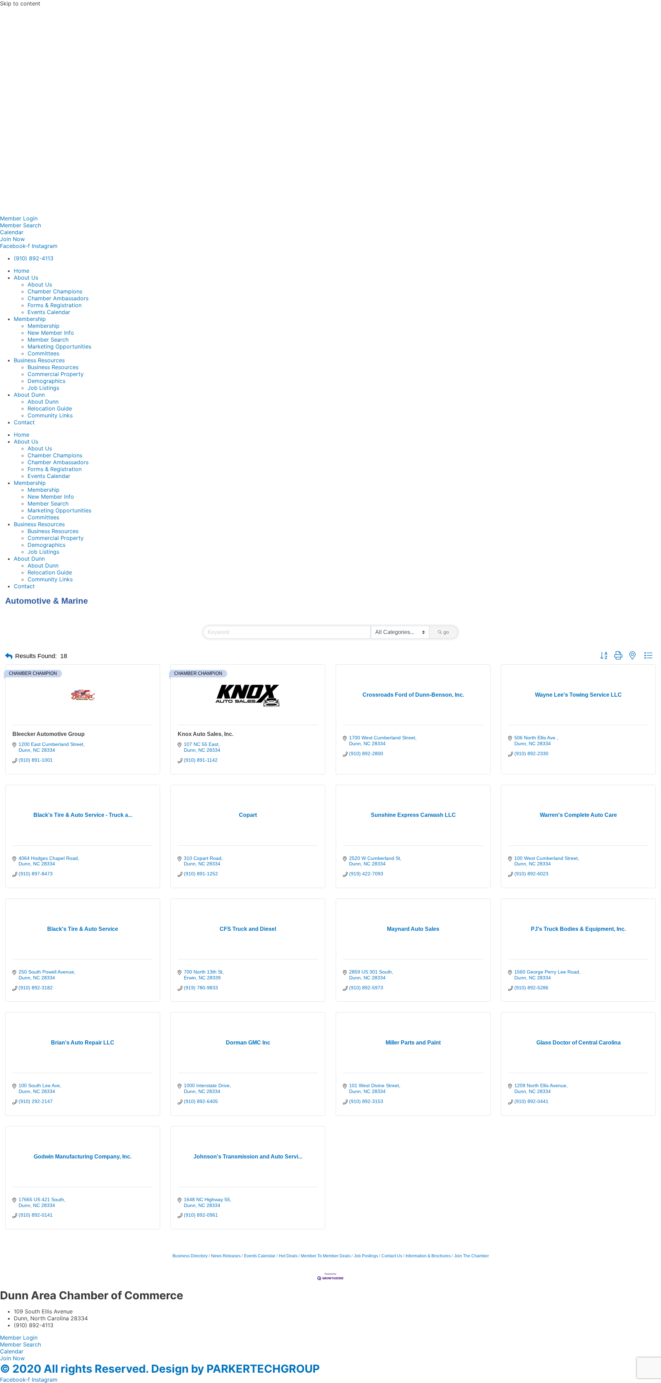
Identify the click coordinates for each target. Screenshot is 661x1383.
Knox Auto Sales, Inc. (205, 734)
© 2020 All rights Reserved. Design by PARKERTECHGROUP (160, 1368)
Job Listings (43, 387)
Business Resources (39, 360)
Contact (24, 422)
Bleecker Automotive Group (48, 734)
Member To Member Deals (325, 1256)
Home (21, 270)
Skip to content (20, 3)
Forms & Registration (55, 305)
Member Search (48, 339)
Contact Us (391, 1256)
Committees (43, 353)
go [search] (446, 632)
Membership (30, 318)
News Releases (226, 1256)
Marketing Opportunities (59, 346)
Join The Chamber (471, 1256)
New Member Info (51, 332)
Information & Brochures (428, 1256)
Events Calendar (49, 312)
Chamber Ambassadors (58, 298)
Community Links (50, 415)
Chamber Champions (55, 291)
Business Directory (190, 1256)
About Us (26, 277)
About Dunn (29, 394)
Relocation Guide (50, 408)
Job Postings (366, 1256)
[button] (8, 656)
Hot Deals (288, 1256)
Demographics (46, 380)
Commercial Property (56, 374)
